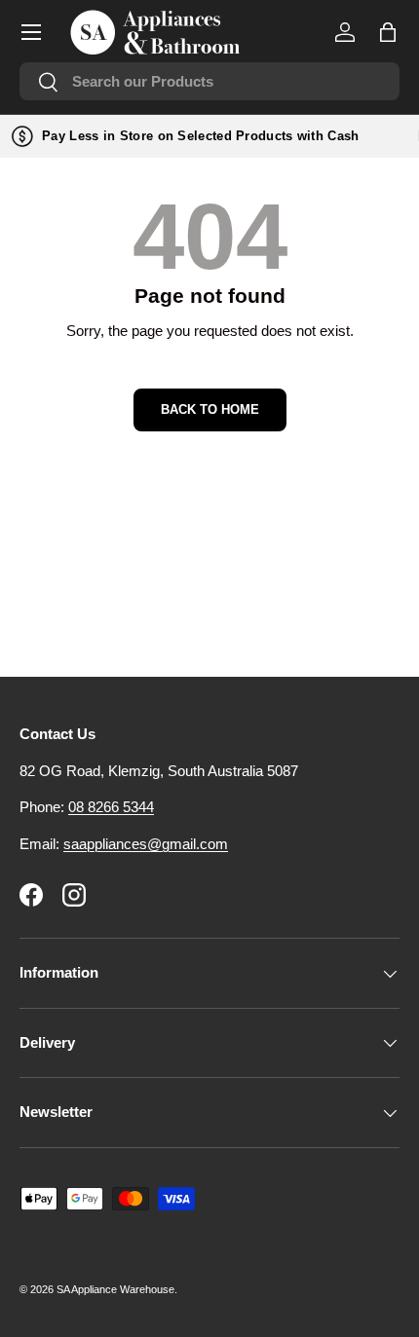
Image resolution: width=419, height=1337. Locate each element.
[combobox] (209, 81)
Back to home (210, 409)
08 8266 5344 (111, 806)
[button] (387, 32)
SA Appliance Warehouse (115, 1289)
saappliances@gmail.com (145, 844)
